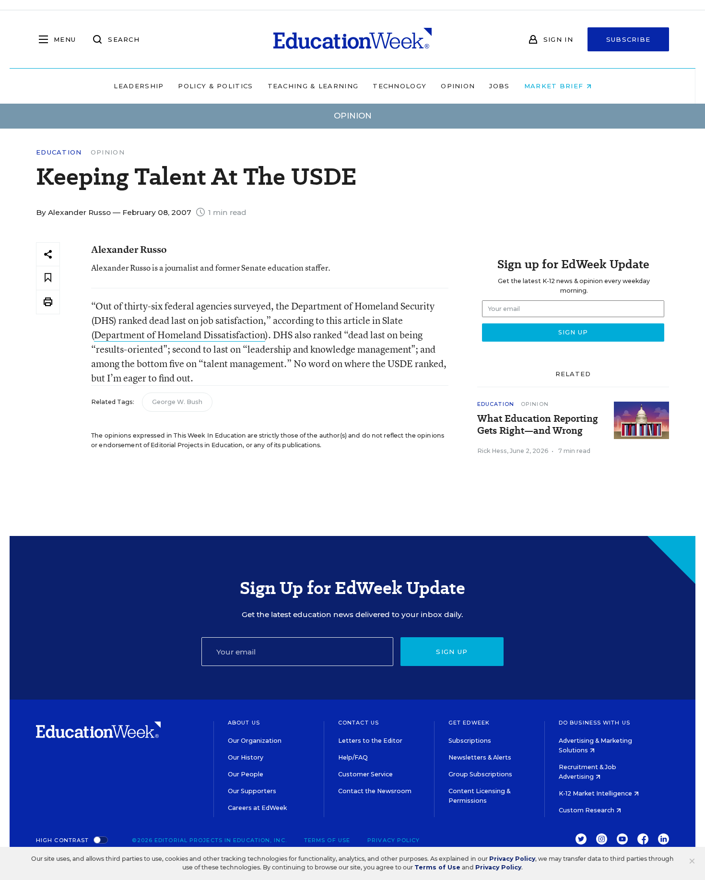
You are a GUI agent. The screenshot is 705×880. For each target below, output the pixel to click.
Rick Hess (492, 450)
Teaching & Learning (313, 86)
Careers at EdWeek (257, 807)
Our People (245, 774)
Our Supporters (252, 791)
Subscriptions (469, 740)
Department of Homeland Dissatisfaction (179, 334)
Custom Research (587, 810)
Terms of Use (327, 840)
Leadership (139, 86)
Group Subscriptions (480, 774)
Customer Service (365, 774)
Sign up (452, 651)
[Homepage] (352, 39)
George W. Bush (177, 401)
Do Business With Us (594, 722)
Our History (245, 757)
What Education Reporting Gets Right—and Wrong (537, 425)
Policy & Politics (215, 86)
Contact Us (358, 722)
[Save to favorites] (47, 278)
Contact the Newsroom (374, 791)
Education (59, 152)
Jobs (499, 86)
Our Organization (255, 740)
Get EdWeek (469, 722)
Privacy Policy (393, 840)
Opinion (458, 86)
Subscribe (628, 39)
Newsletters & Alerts (479, 757)
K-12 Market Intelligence (596, 793)
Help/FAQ (353, 757)
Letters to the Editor (370, 740)
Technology (399, 86)
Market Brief (555, 86)
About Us (244, 722)
